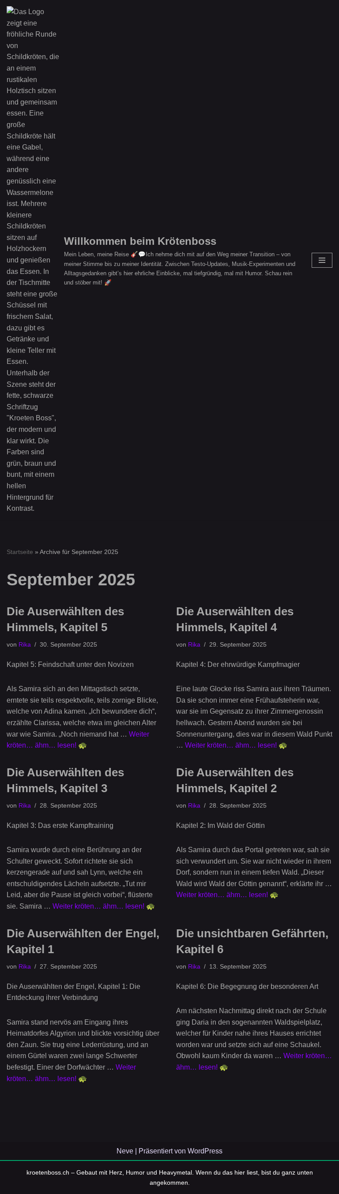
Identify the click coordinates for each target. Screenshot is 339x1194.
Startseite (20, 551)
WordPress (205, 1151)
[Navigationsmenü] (322, 260)
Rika (25, 644)
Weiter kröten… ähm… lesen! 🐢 (236, 745)
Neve (125, 1151)
